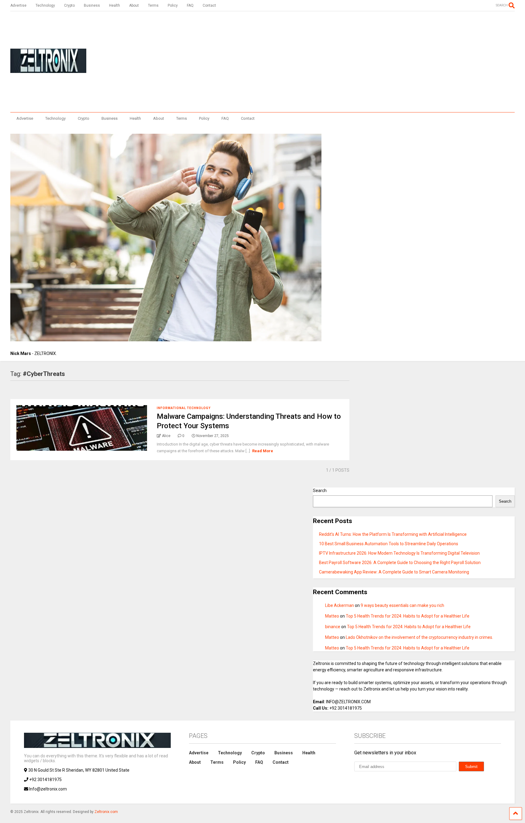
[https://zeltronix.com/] (48, 70)
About (134, 5)
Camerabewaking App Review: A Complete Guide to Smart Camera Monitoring (394, 572)
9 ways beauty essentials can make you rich (402, 605)
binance (332, 626)
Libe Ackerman (339, 605)
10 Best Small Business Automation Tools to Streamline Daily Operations (388, 543)
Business (92, 5)
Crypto (69, 5)
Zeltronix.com (106, 812)
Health (114, 5)
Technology (45, 5)
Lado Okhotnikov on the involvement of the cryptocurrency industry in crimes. (419, 637)
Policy (173, 5)
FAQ (190, 5)
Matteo (332, 616)
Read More (262, 451)
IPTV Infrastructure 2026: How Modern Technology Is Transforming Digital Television (399, 553)
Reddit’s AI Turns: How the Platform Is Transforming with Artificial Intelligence (393, 534)
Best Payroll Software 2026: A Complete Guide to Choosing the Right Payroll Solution (400, 562)
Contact (209, 5)
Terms (153, 5)
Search (320, 490)
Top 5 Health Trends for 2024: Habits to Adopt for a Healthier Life (407, 616)
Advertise (18, 5)
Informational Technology (184, 408)
